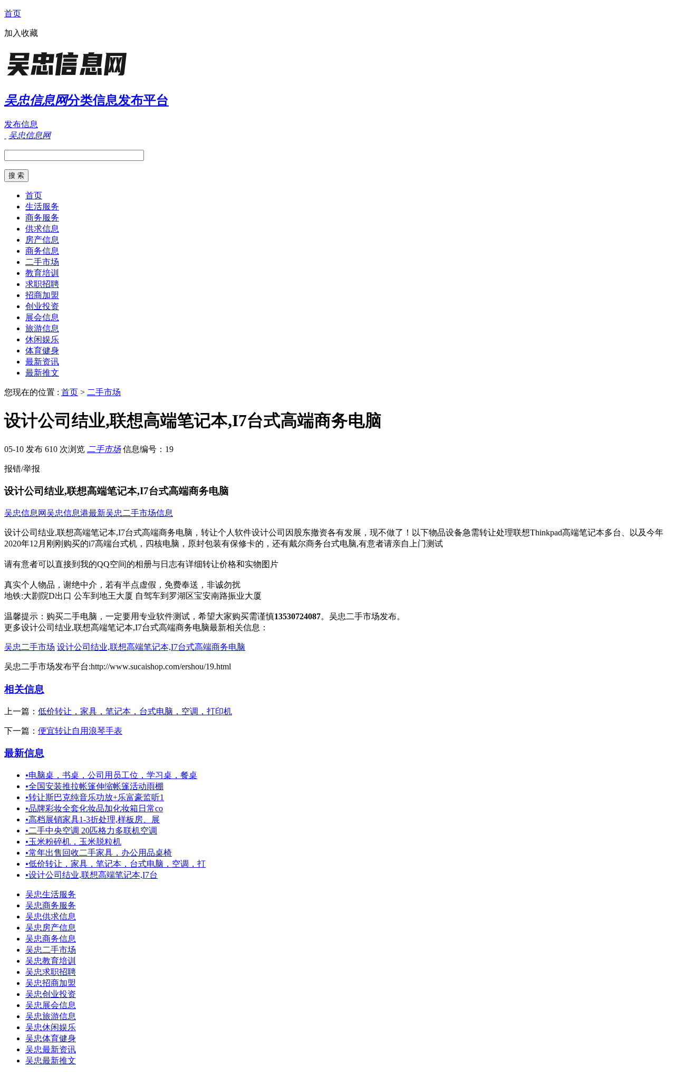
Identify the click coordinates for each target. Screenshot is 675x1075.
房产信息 (42, 239)
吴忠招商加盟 (50, 982)
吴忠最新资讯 (50, 1049)
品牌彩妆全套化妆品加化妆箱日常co (94, 808)
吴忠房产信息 (50, 927)
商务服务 (42, 217)
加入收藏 (21, 32)
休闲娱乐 (42, 339)
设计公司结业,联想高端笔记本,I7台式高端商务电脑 (151, 646)
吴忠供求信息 (50, 916)
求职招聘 (42, 284)
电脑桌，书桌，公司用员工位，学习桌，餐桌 (111, 775)
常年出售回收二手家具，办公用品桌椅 (98, 852)
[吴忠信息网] (70, 76)
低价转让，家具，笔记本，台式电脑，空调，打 (115, 863)
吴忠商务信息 (50, 938)
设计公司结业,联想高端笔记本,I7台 (91, 874)
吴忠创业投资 (50, 994)
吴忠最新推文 (50, 1060)
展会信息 (42, 317)
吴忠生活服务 (50, 894)
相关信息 (24, 689)
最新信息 (24, 753)
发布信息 (21, 124)
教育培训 (42, 272)
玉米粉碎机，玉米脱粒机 (73, 841)
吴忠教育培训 (50, 960)
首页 (12, 13)
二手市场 (42, 261)
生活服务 (42, 206)
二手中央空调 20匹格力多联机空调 (91, 830)
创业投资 (42, 306)
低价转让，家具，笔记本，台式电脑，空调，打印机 (135, 711)
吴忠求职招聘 (50, 971)
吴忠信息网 (25, 512)
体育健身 (42, 350)
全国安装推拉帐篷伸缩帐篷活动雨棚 (94, 786)
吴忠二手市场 (29, 646)
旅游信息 (42, 328)
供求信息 (42, 228)
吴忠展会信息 (50, 1005)
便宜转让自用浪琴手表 (80, 730)
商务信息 (42, 250)
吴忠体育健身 (50, 1038)
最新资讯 (42, 361)
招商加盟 (42, 295)
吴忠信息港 (67, 512)
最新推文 (42, 372)
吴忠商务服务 (50, 905)
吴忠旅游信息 (50, 1016)
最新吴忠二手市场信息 (131, 512)
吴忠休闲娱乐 (50, 1027)
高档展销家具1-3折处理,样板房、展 (92, 819)
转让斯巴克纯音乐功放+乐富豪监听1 (94, 797)
